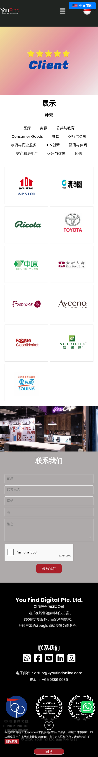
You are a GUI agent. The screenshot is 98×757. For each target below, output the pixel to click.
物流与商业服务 (23, 145)
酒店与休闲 (78, 145)
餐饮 (55, 136)
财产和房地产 (27, 153)
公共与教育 (65, 128)
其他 (78, 153)
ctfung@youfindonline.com (58, 673)
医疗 (27, 128)
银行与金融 (77, 136)
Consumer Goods (27, 136)
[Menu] (63, 11)
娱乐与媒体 (56, 153)
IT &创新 (53, 145)
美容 (43, 128)
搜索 (49, 115)
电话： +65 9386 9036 (49, 679)
